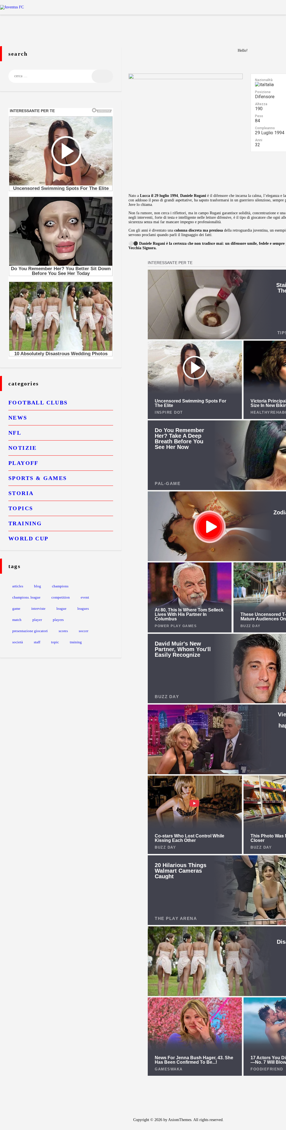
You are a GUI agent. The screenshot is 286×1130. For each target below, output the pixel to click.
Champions (60, 586)
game (16, 608)
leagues (83, 608)
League (61, 608)
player (37, 620)
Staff (37, 642)
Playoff (23, 463)
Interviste (38, 608)
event (85, 597)
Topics (20, 508)
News (17, 418)
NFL (14, 433)
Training (25, 523)
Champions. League (26, 597)
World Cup (28, 538)
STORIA (21, 493)
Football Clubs (38, 402)
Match (17, 620)
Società (17, 642)
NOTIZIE (22, 448)
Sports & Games (37, 478)
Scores (63, 631)
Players (58, 620)
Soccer (83, 631)
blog (37, 586)
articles (17, 586)
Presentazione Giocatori (30, 631)
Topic (55, 642)
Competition (60, 597)
